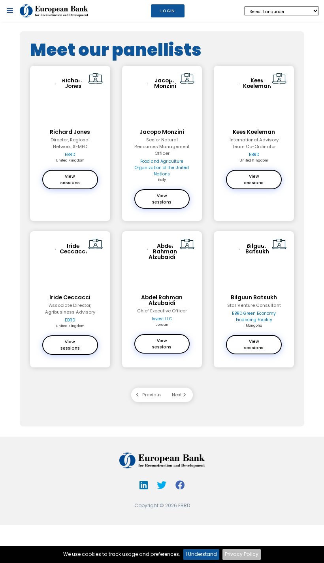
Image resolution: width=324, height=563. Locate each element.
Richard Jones (70, 132)
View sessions (70, 179)
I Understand (201, 554)
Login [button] (167, 11)
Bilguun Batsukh (254, 298)
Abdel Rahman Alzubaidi (162, 300)
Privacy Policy (241, 554)
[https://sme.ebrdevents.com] (54, 11)
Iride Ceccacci (69, 298)
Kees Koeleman (254, 132)
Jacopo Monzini (161, 132)
